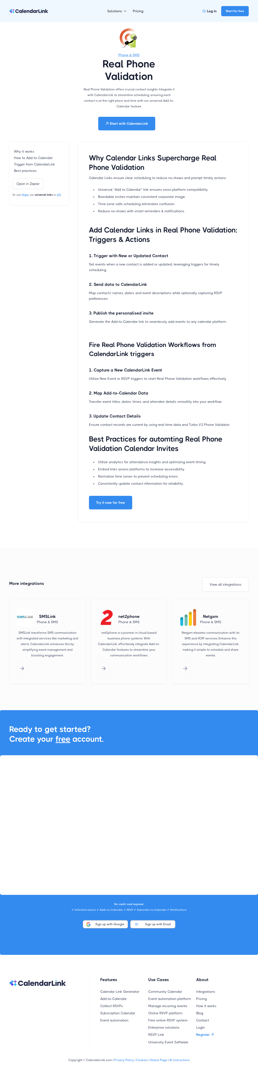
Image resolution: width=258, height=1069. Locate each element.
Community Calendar (165, 992)
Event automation (114, 1020)
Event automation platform (169, 999)
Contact (202, 1020)
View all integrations (225, 584)
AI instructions (179, 1060)
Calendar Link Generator (119, 992)
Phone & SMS (129, 55)
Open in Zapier (28, 184)
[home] (28, 11)
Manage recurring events (167, 1006)
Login (200, 1027)
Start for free (235, 11)
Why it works (24, 151)
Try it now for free (110, 503)
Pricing (138, 11)
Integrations (205, 992)
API (59, 194)
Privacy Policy (124, 1060)
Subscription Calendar (117, 1013)
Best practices (25, 171)
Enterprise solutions (163, 1027)
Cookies (142, 1060)
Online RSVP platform (165, 1013)
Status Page (158, 1060)
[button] (117, 11)
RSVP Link (156, 1035)
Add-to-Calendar (113, 999)
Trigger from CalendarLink (34, 164)
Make (25, 194)
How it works (206, 1006)
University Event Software (168, 1042)
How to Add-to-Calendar (33, 158)
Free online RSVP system (168, 1020)
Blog (199, 1013)
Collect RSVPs (111, 1006)
